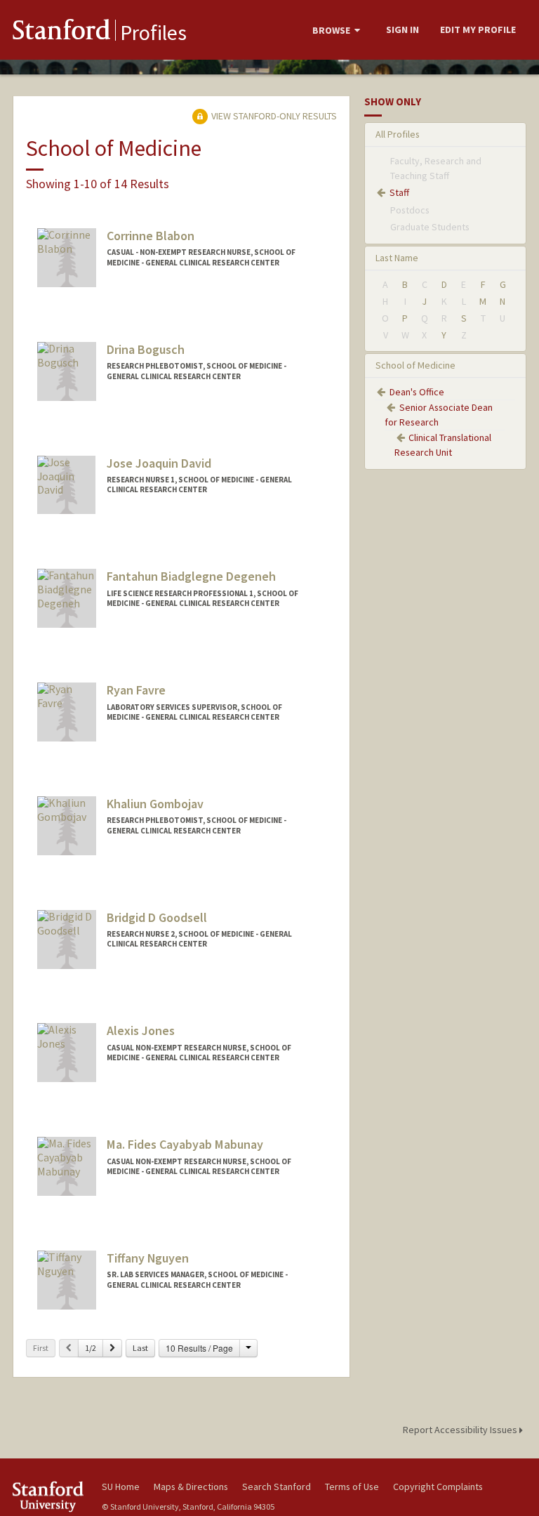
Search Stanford (276, 1486)
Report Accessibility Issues (461, 1429)
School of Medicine (415, 365)
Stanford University (49, 1496)
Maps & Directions (191, 1486)
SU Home (121, 1486)
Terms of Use (352, 1486)
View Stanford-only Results (273, 116)
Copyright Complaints (438, 1486)
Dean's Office (417, 391)
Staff (399, 192)
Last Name (396, 257)
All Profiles (397, 134)
